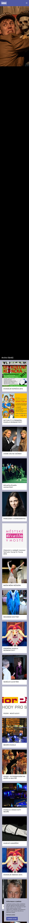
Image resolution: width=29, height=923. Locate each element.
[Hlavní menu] (27, 3)
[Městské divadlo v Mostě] (3, 3)
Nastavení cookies (10, 914)
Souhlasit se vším (12, 919)
